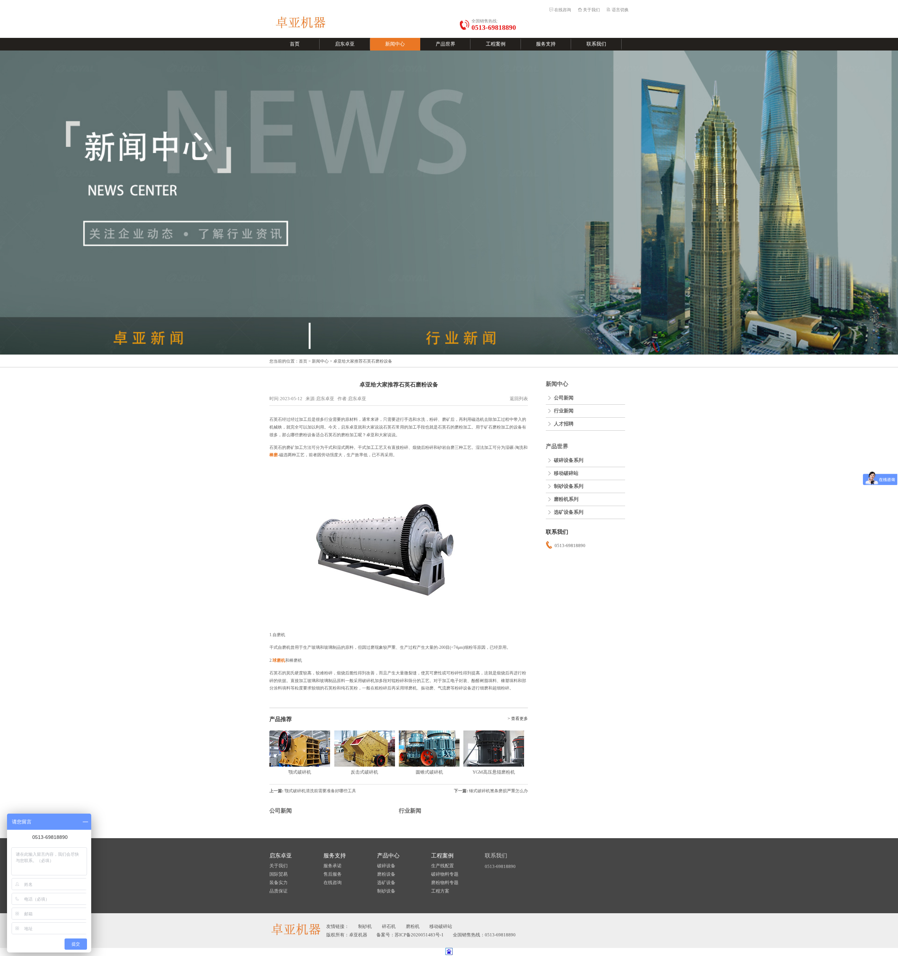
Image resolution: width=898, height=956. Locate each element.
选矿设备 (386, 882)
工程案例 (495, 44)
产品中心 (388, 856)
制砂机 (365, 926)
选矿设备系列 (568, 512)
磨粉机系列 (566, 499)
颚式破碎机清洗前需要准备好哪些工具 (320, 790)
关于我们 (591, 9)
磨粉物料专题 (444, 882)
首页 (295, 44)
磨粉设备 (386, 874)
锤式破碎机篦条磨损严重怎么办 (498, 790)
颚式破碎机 (299, 772)
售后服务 (332, 874)
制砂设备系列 (568, 486)
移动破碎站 (566, 473)
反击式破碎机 (364, 772)
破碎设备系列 (568, 460)
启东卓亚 (345, 44)
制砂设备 (386, 891)
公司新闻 (280, 811)
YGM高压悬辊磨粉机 (494, 772)
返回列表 (519, 398)
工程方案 (440, 891)
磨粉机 (413, 926)
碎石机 (389, 926)
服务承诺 (332, 865)
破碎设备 (386, 865)
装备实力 (278, 882)
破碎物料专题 (444, 874)
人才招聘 (564, 423)
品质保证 (278, 891)
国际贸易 (278, 874)
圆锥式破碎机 (429, 772)
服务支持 (546, 44)
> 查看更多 (518, 718)
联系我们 (596, 44)
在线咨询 (562, 9)
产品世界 (445, 44)
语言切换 (620, 9)
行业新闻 (410, 811)
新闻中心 (395, 44)
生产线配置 (442, 865)
